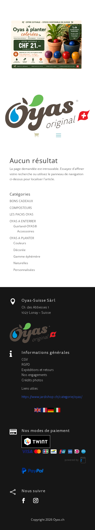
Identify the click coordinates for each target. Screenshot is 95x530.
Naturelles (20, 263)
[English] (37, 410)
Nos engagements (34, 375)
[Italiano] (57, 410)
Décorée (19, 250)
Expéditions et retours (38, 370)
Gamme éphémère (26, 256)
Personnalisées (24, 270)
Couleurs (19, 243)
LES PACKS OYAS (21, 214)
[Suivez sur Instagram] (36, 500)
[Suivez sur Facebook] (23, 500)
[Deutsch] (51, 410)
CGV (25, 359)
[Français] (44, 410)
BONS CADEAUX (21, 201)
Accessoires (25, 231)
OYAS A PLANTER (22, 238)
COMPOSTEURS (21, 208)
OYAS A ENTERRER (23, 221)
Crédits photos (32, 380)
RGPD (26, 364)
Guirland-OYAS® (25, 226)
